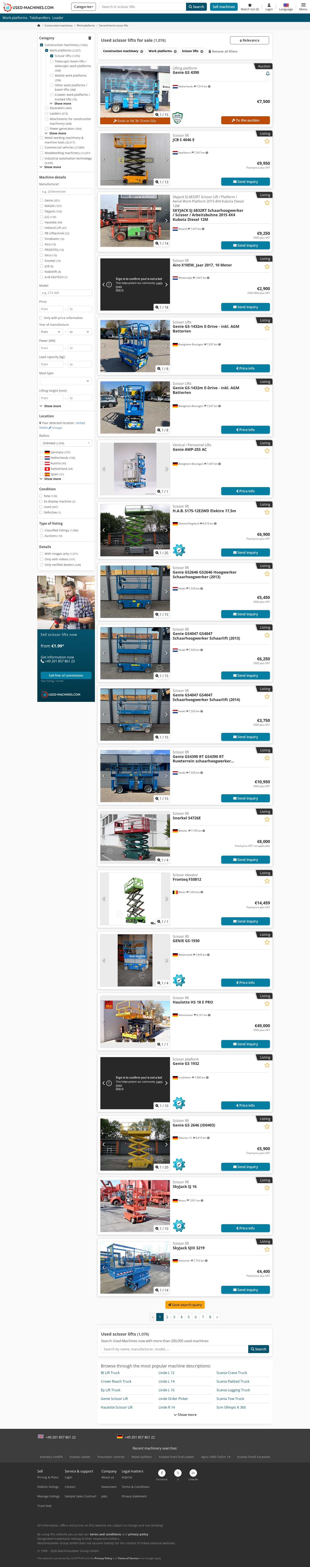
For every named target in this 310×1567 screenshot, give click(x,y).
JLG (50, 217)
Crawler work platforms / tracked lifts (72, 97)
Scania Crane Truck (232, 1372)
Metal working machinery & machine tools (64, 140)
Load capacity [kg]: (52, 357)
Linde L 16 (166, 1390)
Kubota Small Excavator (253, 1457)
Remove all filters (224, 51)
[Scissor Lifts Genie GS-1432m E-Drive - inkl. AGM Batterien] (135, 346)
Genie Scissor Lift (114, 1398)
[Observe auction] (268, 74)
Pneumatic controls (111, 1457)
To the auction (247, 120)
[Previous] (103, 92)
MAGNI (53, 206)
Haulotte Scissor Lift (117, 1407)
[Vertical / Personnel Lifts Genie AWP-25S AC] (135, 469)
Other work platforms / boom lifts (71, 87)
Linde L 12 (166, 1372)
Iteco (51, 255)
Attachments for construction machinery (70, 121)
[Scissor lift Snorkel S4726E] (135, 837)
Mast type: (46, 373)
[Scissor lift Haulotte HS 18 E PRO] (135, 1022)
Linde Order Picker (173, 1398)
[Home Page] (38, 25)
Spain (57, 474)
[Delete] (141, 51)
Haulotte (53, 222)
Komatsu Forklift (51, 1457)
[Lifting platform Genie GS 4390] (135, 92)
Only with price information (63, 318)
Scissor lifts (67, 56)
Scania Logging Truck (233, 1390)
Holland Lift (55, 228)
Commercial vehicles (64, 147)
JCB (49, 266)
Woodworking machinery (67, 153)
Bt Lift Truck (110, 1372)
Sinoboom (54, 239)
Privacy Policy (103, 1558)
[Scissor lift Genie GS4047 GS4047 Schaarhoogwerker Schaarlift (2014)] (135, 715)
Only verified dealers (63, 565)
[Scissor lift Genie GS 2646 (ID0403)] (135, 1145)
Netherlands (62, 458)
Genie (52, 200)
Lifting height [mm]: (53, 391)
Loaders (59, 113)
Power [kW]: (47, 341)
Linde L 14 (166, 1381)
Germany (60, 452)
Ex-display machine (59, 501)
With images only (61, 554)
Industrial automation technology (68, 160)
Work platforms (15, 17)
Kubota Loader (80, 1457)
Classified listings (61, 530)
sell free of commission (66, 675)
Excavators (61, 108)
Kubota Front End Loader (176, 1457)
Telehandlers (40, 17)
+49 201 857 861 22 (61, 1437)
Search (198, 6)
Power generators (66, 129)
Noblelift (53, 272)
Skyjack (53, 211)
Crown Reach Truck (116, 1381)
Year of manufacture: (54, 325)
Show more (187, 1414)
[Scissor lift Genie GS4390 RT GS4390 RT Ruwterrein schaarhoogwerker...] (135, 776)
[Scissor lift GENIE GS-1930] (135, 960)
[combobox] (66, 443)
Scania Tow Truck (230, 1398)
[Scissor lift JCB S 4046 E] (135, 159)
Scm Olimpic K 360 (231, 1407)
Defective (52, 512)
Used (51, 507)
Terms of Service (128, 1558)
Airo (50, 244)
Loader (57, 17)
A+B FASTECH (56, 277)
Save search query (186, 1304)
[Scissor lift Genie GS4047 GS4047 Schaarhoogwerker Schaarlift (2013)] (135, 653)
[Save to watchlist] (267, 141)
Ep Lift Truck (110, 1390)
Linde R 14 (167, 1407)
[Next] (166, 92)
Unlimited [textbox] (53, 443)
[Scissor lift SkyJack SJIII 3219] (135, 1267)
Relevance (250, 40)
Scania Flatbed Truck (233, 1381)
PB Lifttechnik (57, 233)
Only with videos (60, 559)
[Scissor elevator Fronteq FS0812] (135, 899)
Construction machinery (66, 45)
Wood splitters (142, 1457)
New (50, 496)
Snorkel (53, 261)
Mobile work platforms (71, 77)
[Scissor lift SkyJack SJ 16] (135, 1206)
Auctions (53, 536)
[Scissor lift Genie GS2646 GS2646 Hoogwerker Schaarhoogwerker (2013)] (135, 592)
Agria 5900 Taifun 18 (215, 1457)
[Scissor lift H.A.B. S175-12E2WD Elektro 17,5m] (135, 530)
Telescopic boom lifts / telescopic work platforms (73, 65)
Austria (58, 463)
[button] (303, 7)
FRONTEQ (54, 250)
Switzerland (61, 469)
